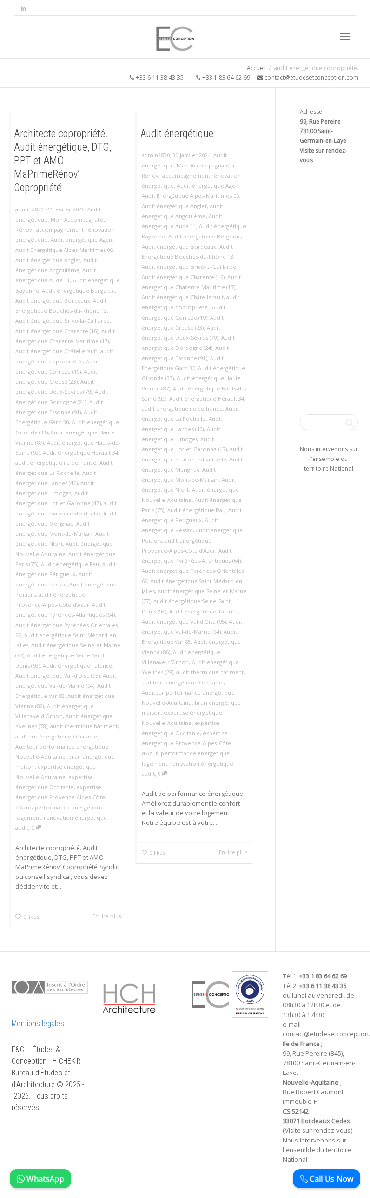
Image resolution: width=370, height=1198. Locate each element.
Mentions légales (38, 1023)
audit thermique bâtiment (84, 726)
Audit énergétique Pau (70, 564)
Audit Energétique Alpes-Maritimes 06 (64, 249)
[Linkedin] (23, 8)
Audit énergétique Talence (77, 665)
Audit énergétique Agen (81, 239)
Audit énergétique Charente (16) (56, 330)
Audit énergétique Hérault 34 (80, 452)
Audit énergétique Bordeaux (52, 300)
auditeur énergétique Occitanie (56, 736)
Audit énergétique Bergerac (78, 290)
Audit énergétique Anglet (47, 260)
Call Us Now (330, 1179)
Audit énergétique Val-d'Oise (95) (57, 675)
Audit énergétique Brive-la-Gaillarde (62, 320)
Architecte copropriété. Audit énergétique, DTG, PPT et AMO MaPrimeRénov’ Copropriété (62, 160)
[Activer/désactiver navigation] (345, 36)
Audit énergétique (176, 133)
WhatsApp (44, 1179)
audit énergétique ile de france (55, 462)
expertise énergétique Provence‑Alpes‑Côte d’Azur (60, 797)
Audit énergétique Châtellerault (56, 351)
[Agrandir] (143, 984)
